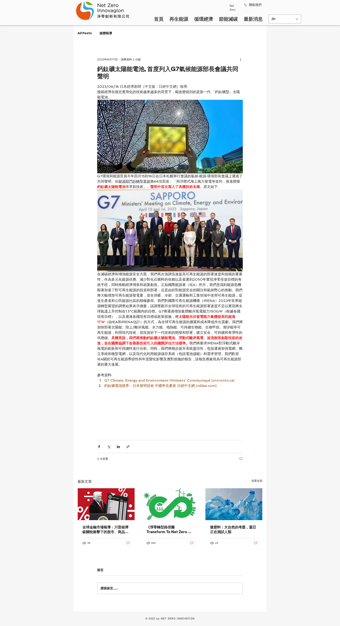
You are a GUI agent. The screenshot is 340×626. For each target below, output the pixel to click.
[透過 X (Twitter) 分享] (109, 446)
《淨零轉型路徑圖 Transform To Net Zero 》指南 (168, 529)
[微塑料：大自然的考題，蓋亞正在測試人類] (233, 504)
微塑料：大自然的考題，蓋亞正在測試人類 (233, 529)
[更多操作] (240, 59)
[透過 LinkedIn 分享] (118, 446)
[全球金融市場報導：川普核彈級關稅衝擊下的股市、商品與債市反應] (106, 504)
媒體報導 (106, 33)
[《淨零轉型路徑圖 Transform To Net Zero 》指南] (170, 504)
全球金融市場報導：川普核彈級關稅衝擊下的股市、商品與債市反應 (105, 529)
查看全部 (256, 480)
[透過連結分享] (128, 446)
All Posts (85, 33)
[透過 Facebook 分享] (99, 446)
